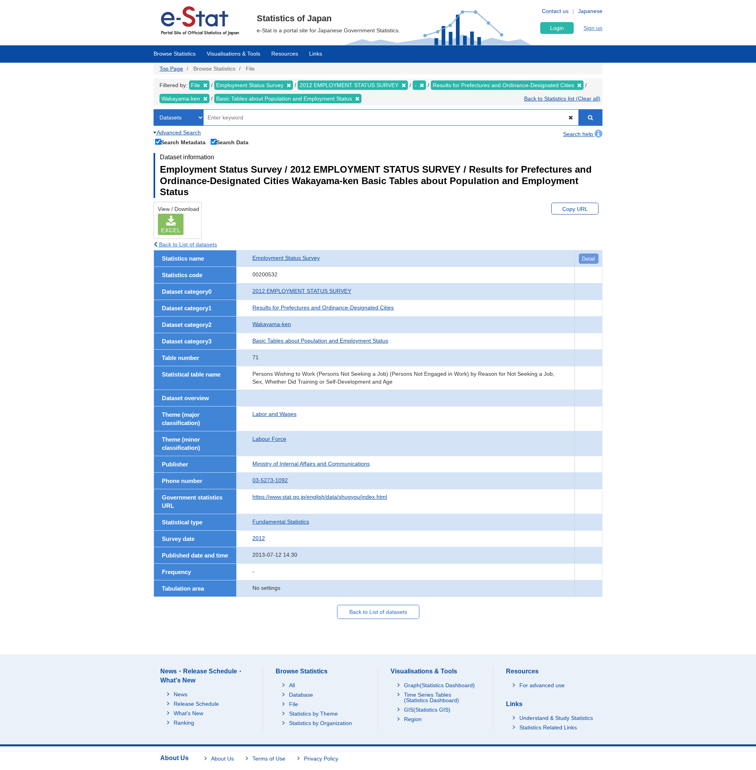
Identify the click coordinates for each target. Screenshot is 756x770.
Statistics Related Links (548, 727)
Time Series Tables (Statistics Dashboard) (431, 697)
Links (315, 53)
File (293, 704)
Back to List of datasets (187, 244)
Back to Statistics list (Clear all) (562, 98)
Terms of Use (268, 758)
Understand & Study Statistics (556, 718)
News (180, 694)
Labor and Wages (274, 414)
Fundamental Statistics (280, 521)
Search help (579, 134)
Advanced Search (178, 132)
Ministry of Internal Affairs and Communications (311, 464)
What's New (188, 713)
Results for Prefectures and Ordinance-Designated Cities (323, 307)
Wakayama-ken (271, 324)
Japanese (590, 11)
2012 (258, 538)
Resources (284, 53)
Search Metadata (183, 142)
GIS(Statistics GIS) (427, 709)
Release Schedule (196, 704)
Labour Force (269, 439)
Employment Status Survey (286, 258)
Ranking (184, 722)
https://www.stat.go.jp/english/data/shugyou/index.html (319, 497)
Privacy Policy (321, 758)
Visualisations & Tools (233, 53)
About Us (222, 758)
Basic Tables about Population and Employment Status (320, 340)
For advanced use (542, 685)
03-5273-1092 (270, 480)
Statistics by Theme (313, 713)
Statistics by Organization (320, 723)
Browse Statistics (175, 53)
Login (557, 28)
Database (301, 694)
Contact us (555, 11)
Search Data (232, 142)
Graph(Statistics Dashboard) (439, 685)
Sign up (593, 28)
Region (413, 719)
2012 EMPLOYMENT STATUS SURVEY (301, 291)
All (292, 685)
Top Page (171, 68)
